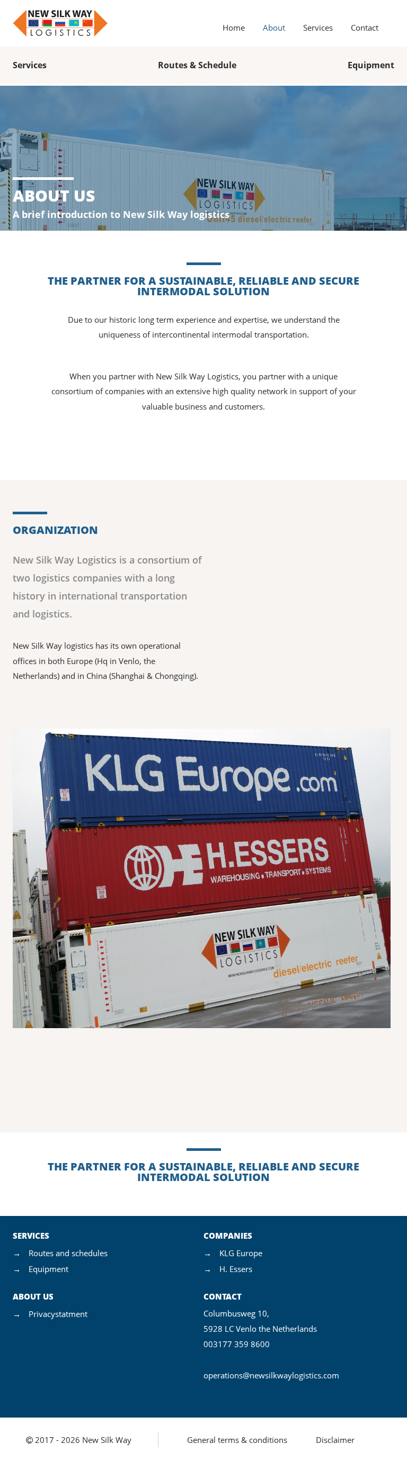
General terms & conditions (237, 1439)
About (274, 27)
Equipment (371, 65)
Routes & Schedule (197, 65)
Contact (364, 27)
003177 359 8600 (237, 1344)
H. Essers (235, 1269)
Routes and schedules (68, 1253)
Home (234, 27)
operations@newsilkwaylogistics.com (271, 1375)
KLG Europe (240, 1253)
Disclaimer (335, 1439)
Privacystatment (58, 1314)
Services (318, 27)
